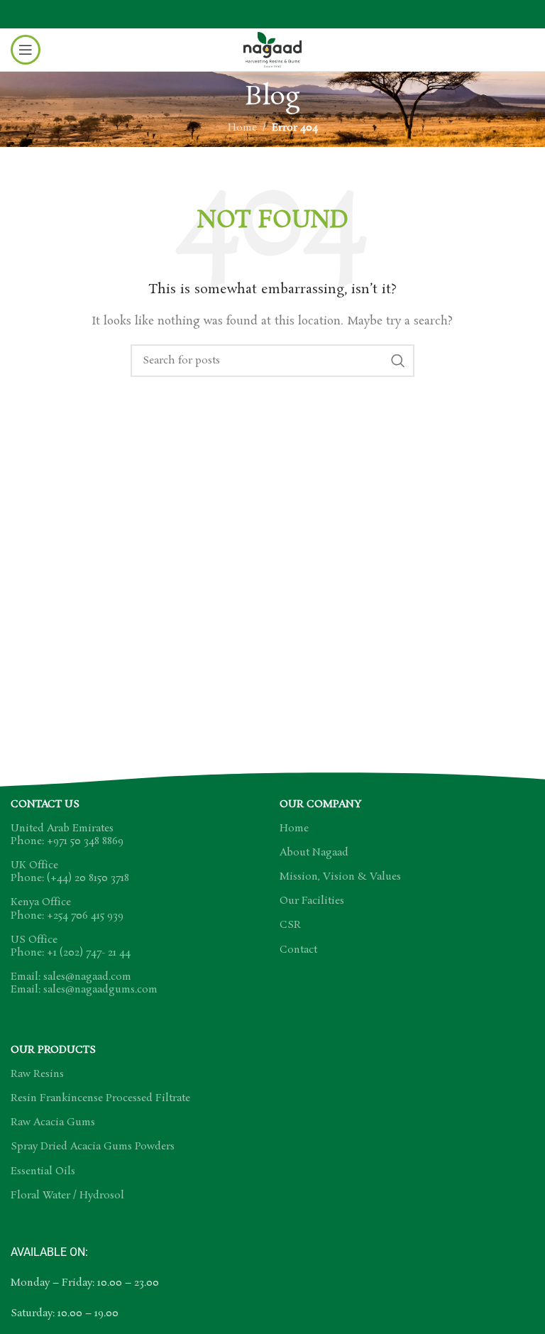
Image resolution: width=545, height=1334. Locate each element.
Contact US (45, 804)
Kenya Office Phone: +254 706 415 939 (67, 908)
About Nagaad (314, 853)
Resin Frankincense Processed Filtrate (100, 1098)
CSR (290, 925)
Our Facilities (312, 901)
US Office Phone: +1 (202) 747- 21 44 (71, 946)
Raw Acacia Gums (53, 1122)
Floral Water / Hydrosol (67, 1195)
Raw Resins (37, 1074)
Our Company (320, 804)
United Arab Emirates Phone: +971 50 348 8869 (67, 834)
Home (242, 128)
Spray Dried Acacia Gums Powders (93, 1146)
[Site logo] (272, 47)
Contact (298, 950)
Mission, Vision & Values (340, 877)
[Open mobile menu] (26, 49)
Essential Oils (43, 1171)
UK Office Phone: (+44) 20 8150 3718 (70, 871)
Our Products (53, 1050)
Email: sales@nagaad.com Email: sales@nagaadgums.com (84, 983)
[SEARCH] (398, 360)
